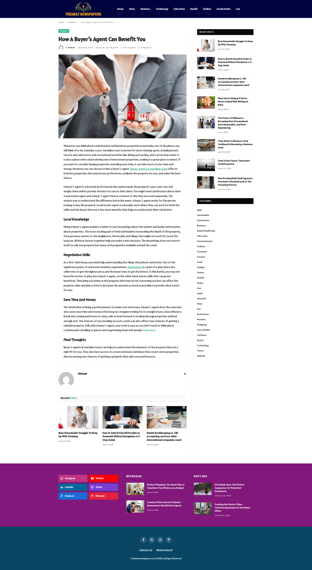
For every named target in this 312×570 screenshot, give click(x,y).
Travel (200, 350)
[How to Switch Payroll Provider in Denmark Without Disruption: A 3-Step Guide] (122, 417)
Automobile (203, 215)
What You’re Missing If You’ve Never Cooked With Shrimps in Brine (233, 101)
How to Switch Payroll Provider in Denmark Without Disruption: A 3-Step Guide (122, 436)
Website (201, 355)
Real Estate (203, 314)
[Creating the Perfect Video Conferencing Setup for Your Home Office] (203, 508)
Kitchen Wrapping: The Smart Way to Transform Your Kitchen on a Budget (165, 486)
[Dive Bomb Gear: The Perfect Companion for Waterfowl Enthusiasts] (203, 489)
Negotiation (135, 267)
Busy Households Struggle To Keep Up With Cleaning (78, 434)
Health (194, 8)
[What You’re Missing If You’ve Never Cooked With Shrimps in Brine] (206, 102)
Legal (199, 293)
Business (145, 8)
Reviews (201, 319)
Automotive (203, 220)
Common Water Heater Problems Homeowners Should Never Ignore (164, 504)
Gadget (201, 267)
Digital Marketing (206, 230)
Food (199, 262)
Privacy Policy (164, 550)
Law (238, 8)
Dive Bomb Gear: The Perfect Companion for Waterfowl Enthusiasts (229, 488)
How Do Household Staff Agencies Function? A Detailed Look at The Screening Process (235, 181)
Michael (71, 47)
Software (202, 335)
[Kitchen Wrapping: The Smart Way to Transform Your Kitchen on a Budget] (135, 489)
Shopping (202, 324)
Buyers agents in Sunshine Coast (149, 169)
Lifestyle (201, 298)
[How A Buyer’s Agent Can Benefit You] (122, 96)
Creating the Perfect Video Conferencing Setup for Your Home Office (232, 507)
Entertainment (204, 241)
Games (200, 272)
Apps (199, 209)
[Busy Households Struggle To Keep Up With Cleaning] (78, 417)
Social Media (223, 8)
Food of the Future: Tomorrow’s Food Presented (234, 162)
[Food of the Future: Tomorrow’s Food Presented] (206, 165)
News (132, 8)
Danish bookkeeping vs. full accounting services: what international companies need (164, 436)
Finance (201, 256)
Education (179, 8)
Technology (162, 8)
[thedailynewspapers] (83, 9)
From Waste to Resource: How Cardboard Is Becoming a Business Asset (235, 144)
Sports (200, 340)
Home (120, 8)
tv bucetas (149, 330)
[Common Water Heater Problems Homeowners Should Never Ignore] (135, 506)
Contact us (145, 550)
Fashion (207, 8)
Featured (202, 251)
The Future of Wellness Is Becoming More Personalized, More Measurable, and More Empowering (233, 123)
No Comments (130, 47)
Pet (199, 308)
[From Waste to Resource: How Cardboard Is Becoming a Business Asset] (206, 145)
